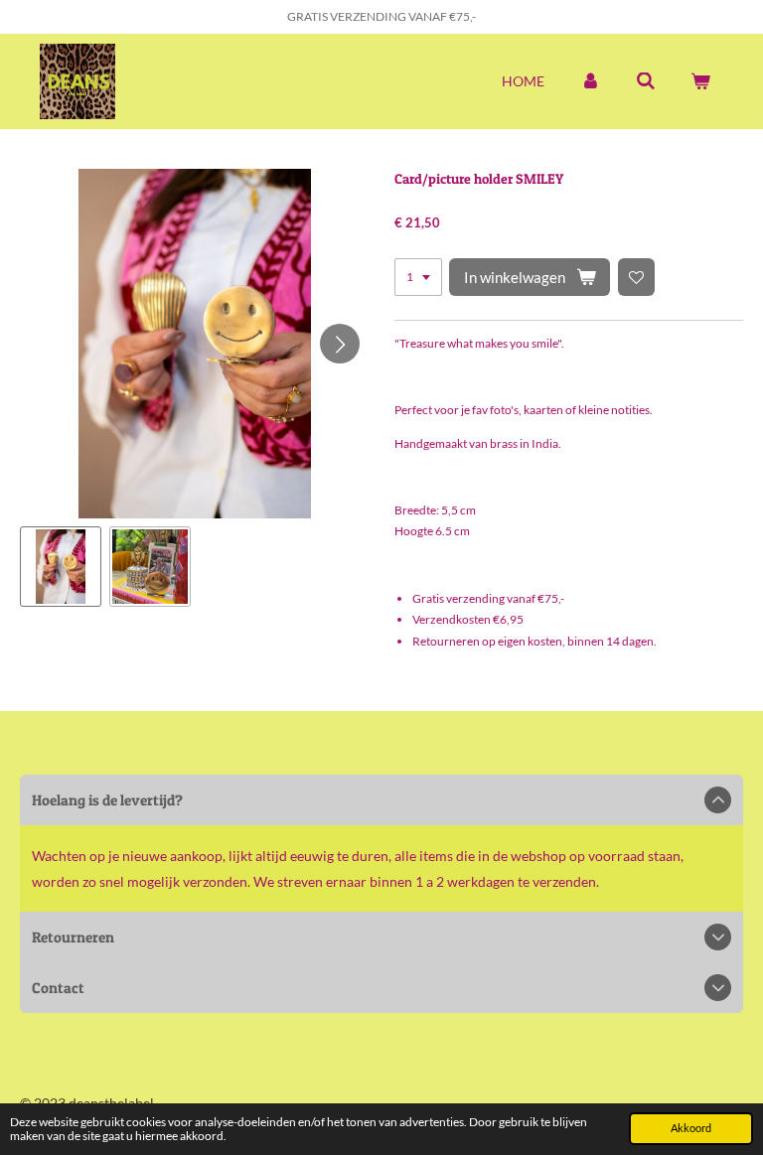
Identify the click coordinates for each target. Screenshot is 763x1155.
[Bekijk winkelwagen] (700, 81)
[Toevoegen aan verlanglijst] (637, 277)
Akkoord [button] (691, 1127)
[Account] (590, 81)
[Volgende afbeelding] (340, 343)
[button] (60, 567)
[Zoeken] (646, 81)
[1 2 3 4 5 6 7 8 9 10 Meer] (418, 277)
